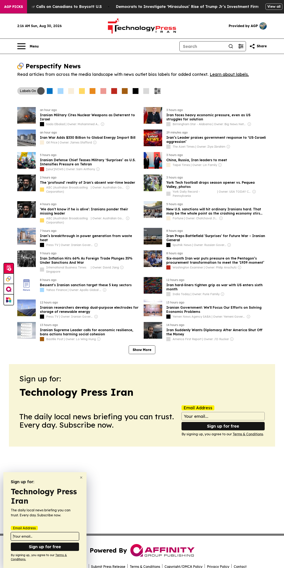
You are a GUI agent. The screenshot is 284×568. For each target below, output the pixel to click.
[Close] (81, 477)
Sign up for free (223, 426)
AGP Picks (13, 7)
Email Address (198, 407)
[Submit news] (9, 268)
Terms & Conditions (248, 434)
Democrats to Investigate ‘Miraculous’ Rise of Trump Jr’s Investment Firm (187, 6)
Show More (142, 350)
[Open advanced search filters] (241, 46)
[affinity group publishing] (9, 289)
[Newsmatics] (9, 300)
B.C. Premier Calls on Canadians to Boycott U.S (57, 6)
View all (273, 6)
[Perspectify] (9, 279)
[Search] (231, 46)
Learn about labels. (229, 74)
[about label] (42, 124)
